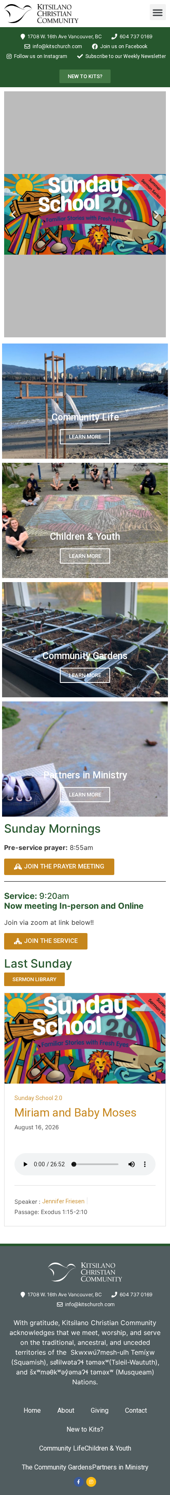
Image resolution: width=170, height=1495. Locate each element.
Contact (136, 1410)
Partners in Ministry (120, 1467)
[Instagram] (91, 1482)
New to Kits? (85, 1429)
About (65, 1410)
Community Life (62, 1448)
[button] (158, 12)
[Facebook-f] (79, 1482)
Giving (100, 1410)
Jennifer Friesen (63, 1201)
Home (32, 1410)
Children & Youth (108, 1448)
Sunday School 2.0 (38, 1098)
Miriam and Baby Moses (75, 1112)
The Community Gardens (57, 1467)
